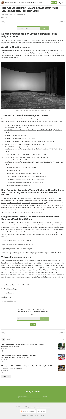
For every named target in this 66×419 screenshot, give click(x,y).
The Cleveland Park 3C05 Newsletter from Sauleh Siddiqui (22, 344)
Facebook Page (6, 297)
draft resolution (38, 198)
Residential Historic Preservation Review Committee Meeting (24, 144)
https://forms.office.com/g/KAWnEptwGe (20, 249)
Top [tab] (3, 339)
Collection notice (45, 407)
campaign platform (31, 200)
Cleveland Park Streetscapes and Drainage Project (48, 263)
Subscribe (54, 3)
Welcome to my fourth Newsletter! (11, 368)
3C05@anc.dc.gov (47, 207)
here (45, 50)
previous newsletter (20, 198)
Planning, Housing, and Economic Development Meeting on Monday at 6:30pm (31, 201)
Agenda (6, 164)
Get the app (41, 411)
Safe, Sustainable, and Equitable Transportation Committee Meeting (26, 157)
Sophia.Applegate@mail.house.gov (37, 253)
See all (5, 376)
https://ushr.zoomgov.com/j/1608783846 (21, 245)
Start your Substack (28, 411)
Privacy (33, 407)
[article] (33, 347)
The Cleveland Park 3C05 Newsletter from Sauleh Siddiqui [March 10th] (27, 366)
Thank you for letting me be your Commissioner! (18, 355)
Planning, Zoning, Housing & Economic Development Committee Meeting (28, 125)
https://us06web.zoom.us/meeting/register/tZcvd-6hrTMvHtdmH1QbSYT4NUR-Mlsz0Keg (33, 149)
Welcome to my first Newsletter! (10, 347)
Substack (24, 415)
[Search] (63, 339)
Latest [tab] (8, 339)
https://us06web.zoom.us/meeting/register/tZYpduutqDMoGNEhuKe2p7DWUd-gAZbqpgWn (34, 162)
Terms (37, 407)
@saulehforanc (11, 301)
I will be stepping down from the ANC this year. (15, 357)
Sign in (61, 3)
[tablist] (6, 339)
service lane (20, 265)
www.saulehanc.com (7, 293)
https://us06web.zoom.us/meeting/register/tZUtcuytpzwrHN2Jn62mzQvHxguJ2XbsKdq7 (33, 130)
